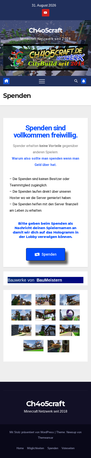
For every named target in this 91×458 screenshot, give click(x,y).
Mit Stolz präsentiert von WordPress (32, 432)
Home (20, 448)
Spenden (52, 448)
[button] (76, 81)
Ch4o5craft (45, 30)
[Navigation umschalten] (42, 81)
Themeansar (45, 437)
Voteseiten (68, 448)
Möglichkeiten (35, 448)
